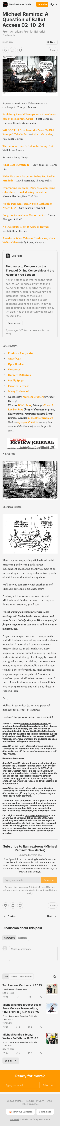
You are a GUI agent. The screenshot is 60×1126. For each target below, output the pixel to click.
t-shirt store (24, 746)
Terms (48, 1100)
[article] (30, 991)
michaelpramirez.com (40, 418)
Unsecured (14, 370)
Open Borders (16, 364)
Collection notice (30, 1103)
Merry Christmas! (18, 391)
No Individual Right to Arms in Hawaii (25, 227)
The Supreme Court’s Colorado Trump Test (27, 146)
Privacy (40, 1100)
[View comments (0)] (13, 50)
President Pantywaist (20, 353)
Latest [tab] (14, 976)
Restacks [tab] (22, 937)
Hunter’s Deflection (19, 375)
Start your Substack (21, 1111)
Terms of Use (45, 887)
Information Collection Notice (32, 890)
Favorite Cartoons (18, 386)
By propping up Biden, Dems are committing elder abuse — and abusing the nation (28, 190)
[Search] (54, 977)
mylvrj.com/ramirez (27, 422)
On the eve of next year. (15, 989)
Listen (53, 42)
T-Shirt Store (24, 405)
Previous (12, 916)
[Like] (5, 50)
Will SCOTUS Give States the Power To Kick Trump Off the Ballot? (28, 132)
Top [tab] (6, 976)
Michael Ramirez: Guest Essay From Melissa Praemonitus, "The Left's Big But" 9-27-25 (22, 1008)
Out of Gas (14, 359)
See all (8, 1060)
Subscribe (42, 4)
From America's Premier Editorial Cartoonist (20, 1018)
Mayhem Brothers (33, 397)
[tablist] (15, 938)
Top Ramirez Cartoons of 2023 (22, 985)
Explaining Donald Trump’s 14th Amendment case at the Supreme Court (29, 117)
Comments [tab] (9, 937)
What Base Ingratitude (15, 165)
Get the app (45, 1111)
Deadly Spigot (16, 381)
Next (49, 916)
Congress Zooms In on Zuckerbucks (23, 215)
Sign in (53, 4)
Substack (14, 1119)
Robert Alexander (42, 134)
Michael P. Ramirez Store (33, 723)
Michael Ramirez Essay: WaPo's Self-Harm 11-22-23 (20, 1036)
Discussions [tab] (26, 976)
